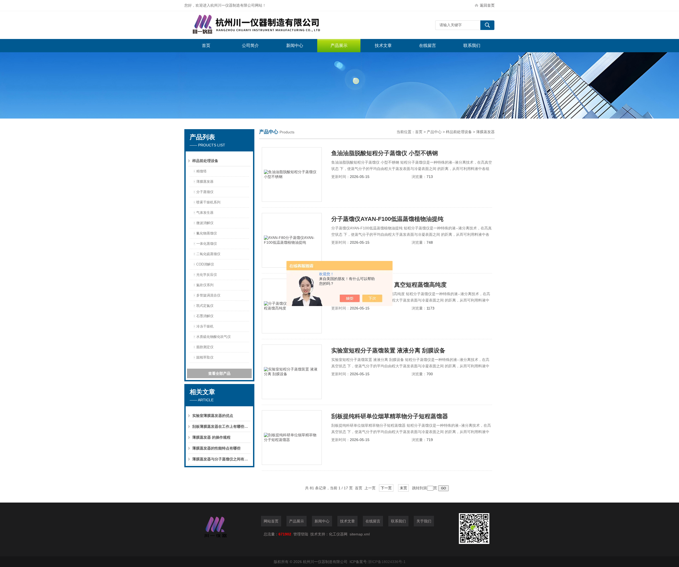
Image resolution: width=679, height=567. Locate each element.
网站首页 (271, 521)
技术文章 (383, 45)
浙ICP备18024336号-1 (387, 562)
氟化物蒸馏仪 (206, 233)
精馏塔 (201, 171)
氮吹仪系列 (205, 285)
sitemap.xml (360, 534)
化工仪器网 (338, 534)
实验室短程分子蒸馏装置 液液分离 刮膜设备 (388, 350)
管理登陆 (300, 534)
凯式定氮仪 (205, 306)
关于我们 (423, 521)
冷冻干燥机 (205, 326)
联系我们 (471, 45)
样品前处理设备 (205, 161)
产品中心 (434, 132)
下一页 (386, 488)
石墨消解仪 (205, 316)
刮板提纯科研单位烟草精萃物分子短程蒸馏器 (389, 416)
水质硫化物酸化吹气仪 (213, 337)
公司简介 (250, 45)
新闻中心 (294, 45)
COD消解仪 (205, 264)
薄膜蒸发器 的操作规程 (211, 437)
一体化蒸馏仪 (206, 244)
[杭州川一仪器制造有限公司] (263, 25)
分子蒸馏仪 (205, 192)
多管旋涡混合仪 (208, 295)
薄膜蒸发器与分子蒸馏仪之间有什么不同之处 (221, 459)
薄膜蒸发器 (205, 182)
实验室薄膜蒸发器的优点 (212, 415)
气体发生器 (205, 213)
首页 (206, 45)
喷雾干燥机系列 (208, 202)
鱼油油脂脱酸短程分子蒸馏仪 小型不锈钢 (384, 153)
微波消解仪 (205, 223)
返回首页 (487, 5)
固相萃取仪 (205, 357)
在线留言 (427, 45)
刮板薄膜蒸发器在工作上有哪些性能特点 (221, 426)
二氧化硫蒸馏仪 (208, 254)
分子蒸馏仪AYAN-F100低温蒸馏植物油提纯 (387, 219)
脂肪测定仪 (205, 347)
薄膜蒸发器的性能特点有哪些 (216, 448)
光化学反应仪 (206, 275)
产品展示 (338, 45)
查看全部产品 (219, 373)
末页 (403, 488)
